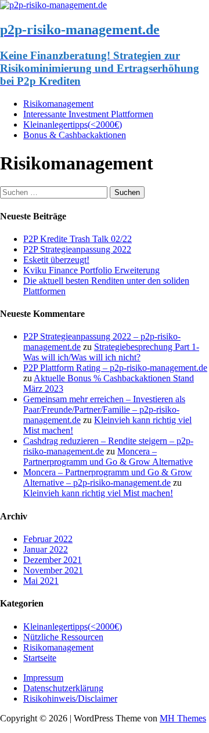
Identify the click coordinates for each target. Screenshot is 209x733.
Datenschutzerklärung (63, 688)
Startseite (39, 658)
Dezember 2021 (52, 560)
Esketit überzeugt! (56, 260)
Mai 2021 (41, 581)
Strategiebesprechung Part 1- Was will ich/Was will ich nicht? (111, 352)
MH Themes (183, 718)
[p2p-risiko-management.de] (53, 5)
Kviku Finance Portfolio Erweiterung (91, 270)
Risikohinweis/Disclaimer (70, 698)
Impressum (43, 678)
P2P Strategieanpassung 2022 (77, 249)
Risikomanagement (58, 104)
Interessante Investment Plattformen (88, 114)
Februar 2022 (48, 539)
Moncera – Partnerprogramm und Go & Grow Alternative (108, 456)
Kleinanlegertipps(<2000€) (72, 124)
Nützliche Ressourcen (63, 637)
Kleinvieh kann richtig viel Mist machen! (98, 493)
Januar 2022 (45, 549)
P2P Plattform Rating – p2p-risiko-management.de (115, 368)
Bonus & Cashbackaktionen (74, 135)
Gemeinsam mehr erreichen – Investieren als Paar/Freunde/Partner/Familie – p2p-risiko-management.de (104, 409)
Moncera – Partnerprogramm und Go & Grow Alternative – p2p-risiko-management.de (107, 477)
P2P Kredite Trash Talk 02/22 (77, 239)
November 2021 (53, 570)
